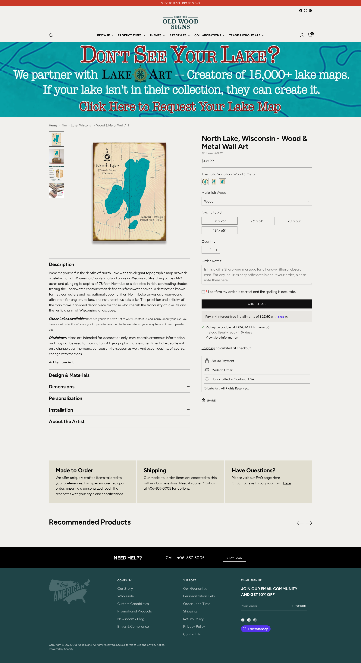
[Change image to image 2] (56, 156)
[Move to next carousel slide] (309, 523)
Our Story (125, 588)
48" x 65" (219, 230)
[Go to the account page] (302, 35)
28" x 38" (294, 221)
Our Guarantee (195, 588)
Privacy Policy (194, 626)
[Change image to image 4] (56, 190)
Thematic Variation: (229, 174)
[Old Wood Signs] (180, 22)
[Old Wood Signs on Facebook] (300, 10)
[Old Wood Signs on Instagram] (305, 10)
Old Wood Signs (82, 644)
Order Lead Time (196, 603)
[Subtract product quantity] (205, 249)
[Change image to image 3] (56, 173)
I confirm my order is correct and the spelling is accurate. (251, 291)
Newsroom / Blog (130, 619)
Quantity (208, 241)
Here (276, 477)
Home (53, 125)
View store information (222, 337)
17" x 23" (219, 221)
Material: (214, 192)
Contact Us (192, 634)
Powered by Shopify (61, 649)
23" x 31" (256, 221)
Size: (212, 213)
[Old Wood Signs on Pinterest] (310, 10)
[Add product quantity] (216, 249)
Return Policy (193, 619)
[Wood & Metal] (222, 181)
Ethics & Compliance (133, 626)
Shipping (208, 348)
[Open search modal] (51, 35)
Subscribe (299, 606)
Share (211, 400)
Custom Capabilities (133, 603)
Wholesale (125, 596)
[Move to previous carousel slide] (300, 523)
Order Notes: (212, 261)
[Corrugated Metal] (213, 181)
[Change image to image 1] (56, 139)
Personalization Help (199, 596)
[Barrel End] (205, 181)
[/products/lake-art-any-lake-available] (180, 79)
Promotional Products (134, 611)
